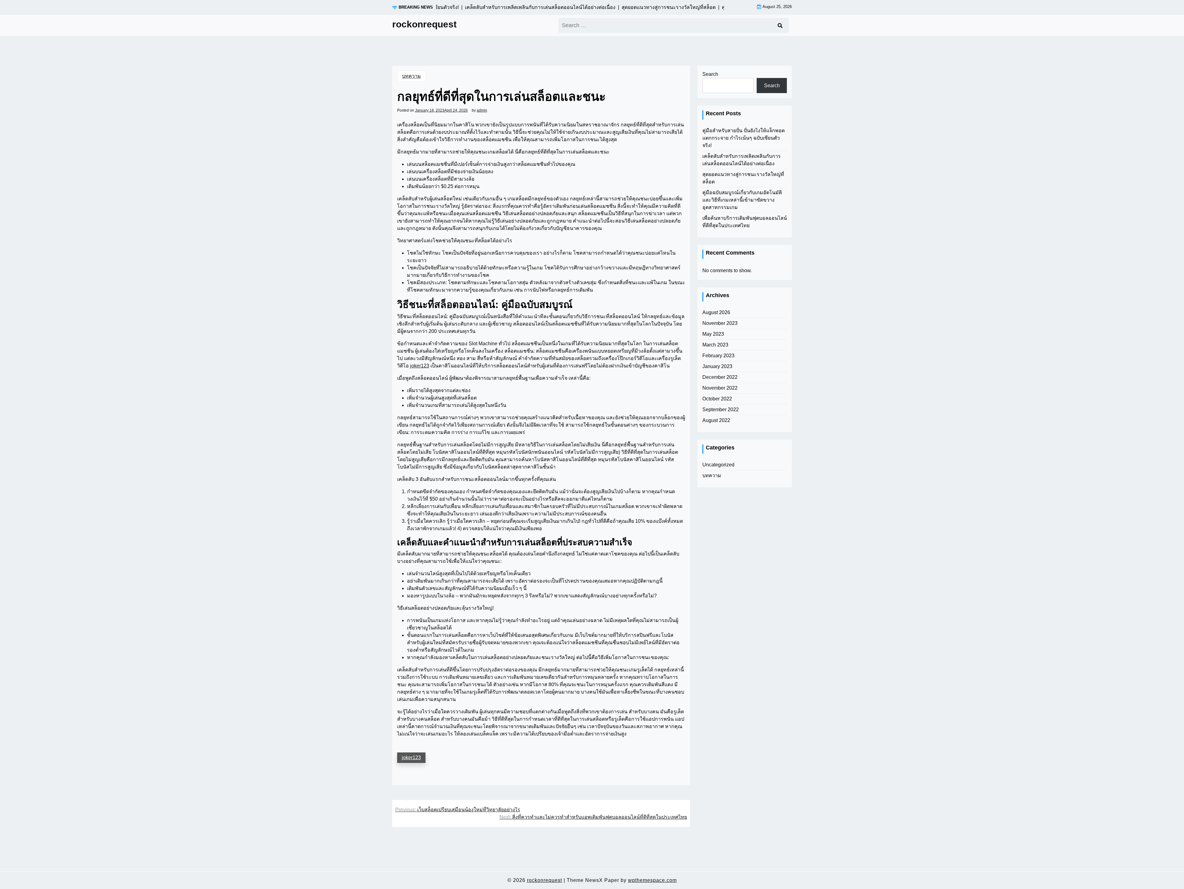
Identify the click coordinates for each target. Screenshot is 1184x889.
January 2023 (717, 366)
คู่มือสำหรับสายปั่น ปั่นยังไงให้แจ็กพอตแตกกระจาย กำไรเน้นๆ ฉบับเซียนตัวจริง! (743, 138)
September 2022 (720, 409)
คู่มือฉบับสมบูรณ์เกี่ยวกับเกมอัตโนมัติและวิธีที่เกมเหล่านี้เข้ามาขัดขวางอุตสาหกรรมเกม (742, 200)
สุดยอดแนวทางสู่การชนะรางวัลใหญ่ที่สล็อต (743, 178)
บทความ (411, 76)
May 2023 (713, 334)
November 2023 (720, 323)
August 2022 (716, 420)
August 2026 (716, 312)
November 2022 (720, 388)
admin (482, 110)
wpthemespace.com (652, 880)
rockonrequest (424, 24)
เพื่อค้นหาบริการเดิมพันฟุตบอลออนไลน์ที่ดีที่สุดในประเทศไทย (744, 221)
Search (710, 74)
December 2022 (720, 377)
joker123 (419, 365)
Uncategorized (718, 464)
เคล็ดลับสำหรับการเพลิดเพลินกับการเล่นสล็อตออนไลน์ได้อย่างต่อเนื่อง (741, 160)
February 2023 (718, 355)
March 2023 (715, 344)
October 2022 (717, 398)
